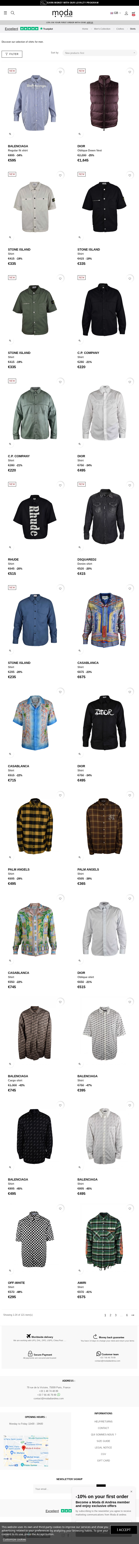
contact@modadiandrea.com (107, 1361)
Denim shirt (84, 563)
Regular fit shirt (18, 150)
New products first (100, 52)
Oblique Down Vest (89, 150)
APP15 (90, 22)
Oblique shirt (85, 977)
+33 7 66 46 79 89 (107, 1357)
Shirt (11, 253)
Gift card (103, 1460)
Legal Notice (103, 1447)
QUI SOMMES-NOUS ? (103, 1434)
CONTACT (103, 1428)
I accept (124, 1530)
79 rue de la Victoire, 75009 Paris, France (48, 1387)
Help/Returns (103, 1421)
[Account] (126, 13)
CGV (103, 1454)
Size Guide (103, 1441)
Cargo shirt (15, 1080)
